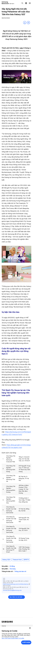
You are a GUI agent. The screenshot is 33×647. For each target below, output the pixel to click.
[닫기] (30, 628)
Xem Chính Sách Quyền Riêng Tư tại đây (13, 638)
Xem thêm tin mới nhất (16, 597)
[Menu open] (29, 3)
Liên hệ (4, 626)
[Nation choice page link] (26, 3)
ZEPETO (26, 559)
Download (24, 22)
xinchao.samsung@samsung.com (12, 590)
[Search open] (22, 3)
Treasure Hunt (17, 559)
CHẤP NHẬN (26, 642)
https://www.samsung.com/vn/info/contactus (15, 584)
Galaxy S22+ (6, 559)
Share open (28, 22)
